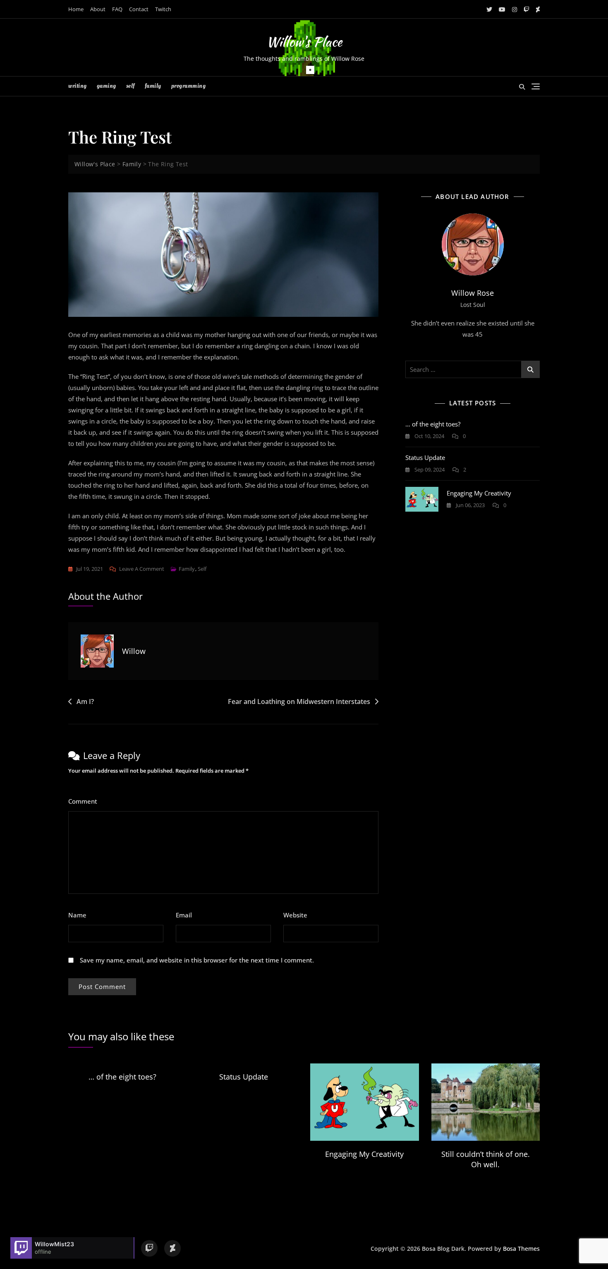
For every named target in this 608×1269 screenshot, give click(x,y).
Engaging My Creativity (479, 493)
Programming (188, 85)
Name (79, 915)
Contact (138, 9)
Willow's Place (304, 41)
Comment (85, 801)
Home (76, 9)
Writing (77, 85)
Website (295, 915)
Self (130, 85)
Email (186, 915)
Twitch (163, 9)
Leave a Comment (141, 569)
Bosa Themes (521, 1248)
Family (153, 85)
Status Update (425, 457)
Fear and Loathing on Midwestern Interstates (299, 701)
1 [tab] (310, 70)
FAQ (117, 9)
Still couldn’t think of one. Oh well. (485, 1159)
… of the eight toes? (432, 424)
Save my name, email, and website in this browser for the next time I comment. (197, 960)
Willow (134, 651)
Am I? (85, 701)
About (97, 9)
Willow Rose (472, 293)
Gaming (106, 85)
